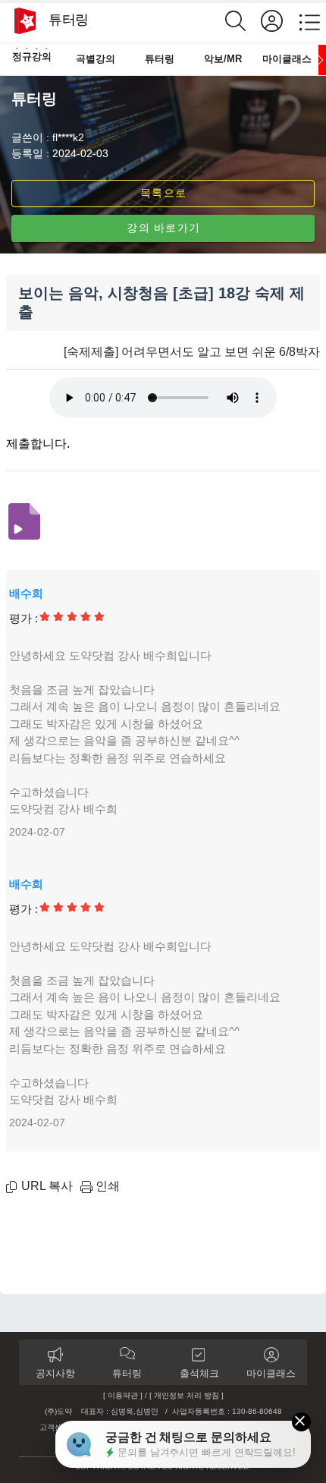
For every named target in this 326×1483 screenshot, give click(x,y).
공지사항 (55, 1373)
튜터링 (159, 59)
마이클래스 (287, 59)
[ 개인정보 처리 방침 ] (186, 1395)
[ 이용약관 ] (123, 1395)
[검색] (243, 21)
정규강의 (32, 56)
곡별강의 (95, 59)
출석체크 (199, 1373)
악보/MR (223, 59)
